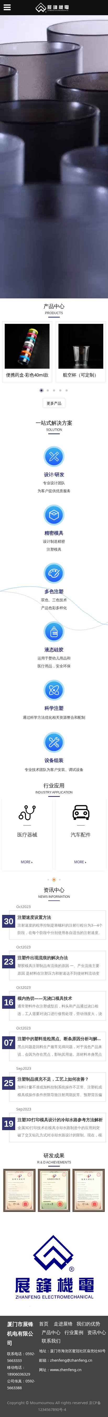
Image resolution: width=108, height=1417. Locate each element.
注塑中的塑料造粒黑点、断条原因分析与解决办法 (60, 1039)
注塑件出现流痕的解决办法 (43, 957)
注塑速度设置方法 (34, 917)
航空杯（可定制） (81, 375)
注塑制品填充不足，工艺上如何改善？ (53, 1079)
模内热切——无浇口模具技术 (45, 998)
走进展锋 (63, 1324)
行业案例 (73, 1332)
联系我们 (51, 1341)
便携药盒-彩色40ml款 (27, 375)
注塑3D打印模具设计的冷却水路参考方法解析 (60, 1120)
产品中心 (51, 1332)
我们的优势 (89, 1324)
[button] (48, 880)
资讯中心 (96, 1332)
